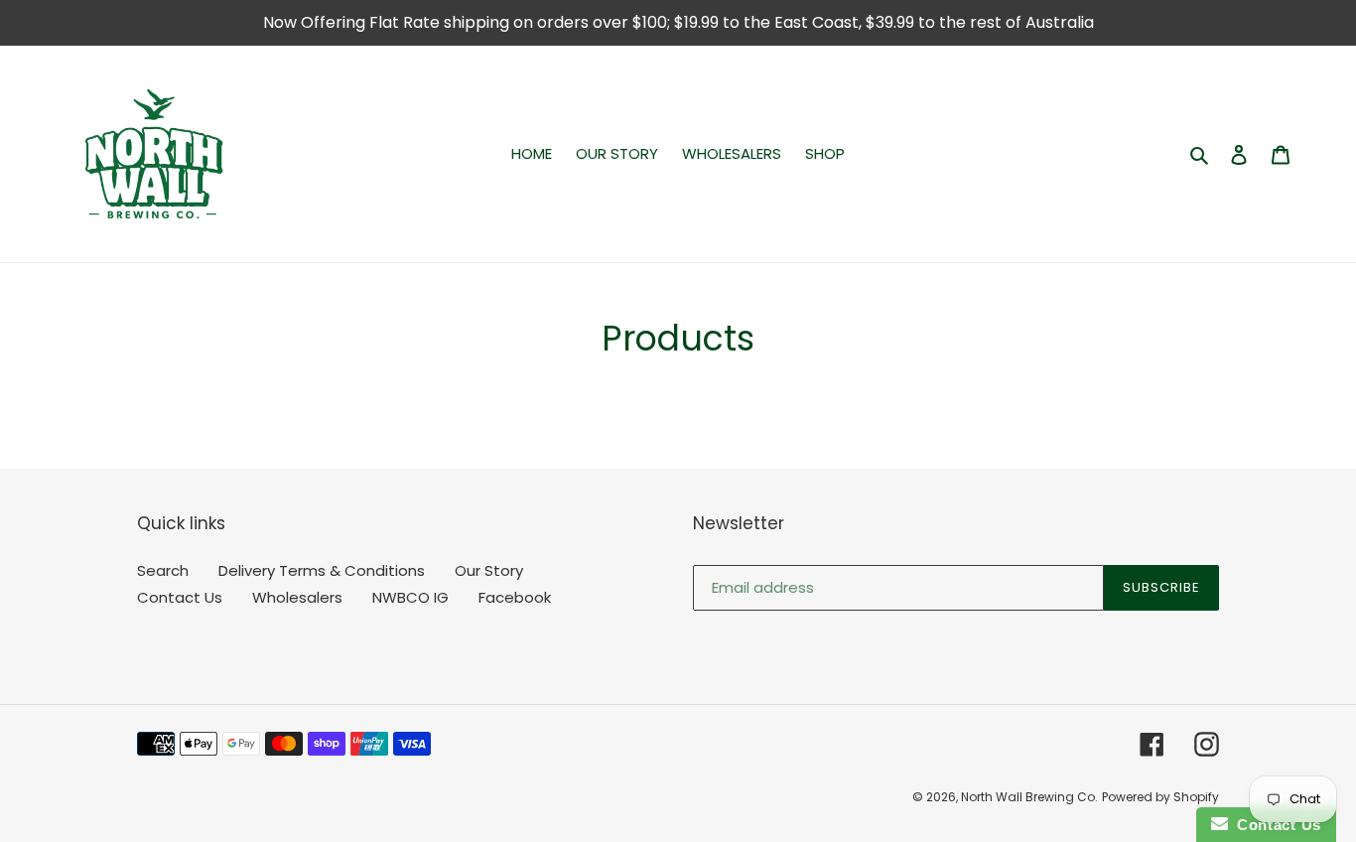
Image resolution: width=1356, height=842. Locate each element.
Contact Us (179, 597)
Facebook (514, 597)
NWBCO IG (410, 597)
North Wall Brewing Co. (1029, 796)
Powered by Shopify (1160, 796)
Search (163, 570)
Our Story (489, 570)
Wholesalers (297, 597)
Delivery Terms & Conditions (321, 570)
